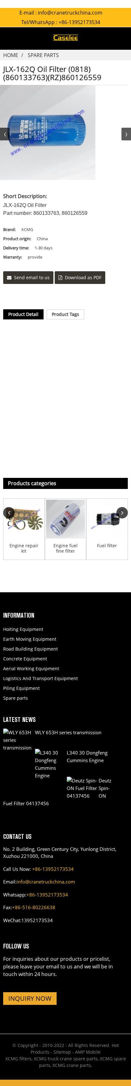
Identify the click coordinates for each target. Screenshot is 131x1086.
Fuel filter (107, 546)
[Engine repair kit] (24, 519)
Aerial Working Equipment (31, 668)
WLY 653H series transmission (68, 732)
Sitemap (62, 1052)
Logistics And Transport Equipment (40, 678)
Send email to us (32, 277)
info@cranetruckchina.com (70, 12)
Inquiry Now (30, 998)
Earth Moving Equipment (29, 639)
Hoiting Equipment (23, 629)
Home (10, 55)
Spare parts (43, 55)
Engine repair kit (24, 548)
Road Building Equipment (30, 649)
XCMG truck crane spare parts (66, 1059)
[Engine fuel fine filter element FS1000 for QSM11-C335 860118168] (65, 519)
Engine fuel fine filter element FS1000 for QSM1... (65, 548)
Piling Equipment (21, 688)
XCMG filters (18, 1059)
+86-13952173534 (53, 869)
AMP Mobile (87, 1052)
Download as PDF (83, 277)
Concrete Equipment (25, 659)
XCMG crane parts (71, 1065)
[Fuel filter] (107, 519)
